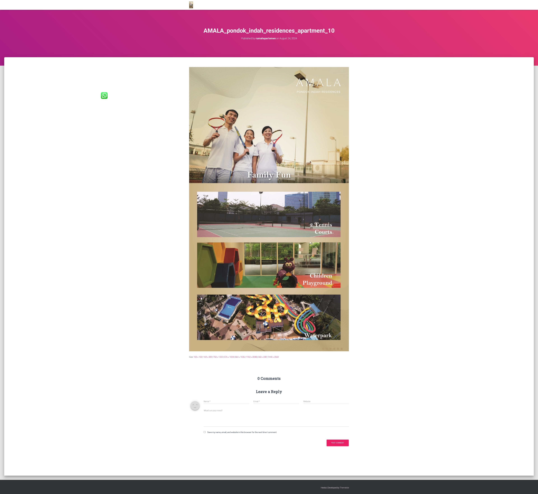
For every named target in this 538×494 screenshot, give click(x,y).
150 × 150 (198, 357)
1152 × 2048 (251, 357)
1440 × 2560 (273, 357)
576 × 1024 (229, 357)
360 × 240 (262, 357)
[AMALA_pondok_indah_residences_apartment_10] (269, 209)
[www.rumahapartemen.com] (191, 4)
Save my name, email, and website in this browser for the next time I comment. (242, 432)
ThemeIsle (344, 488)
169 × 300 (207, 357)
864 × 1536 (240, 357)
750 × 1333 (218, 357)
